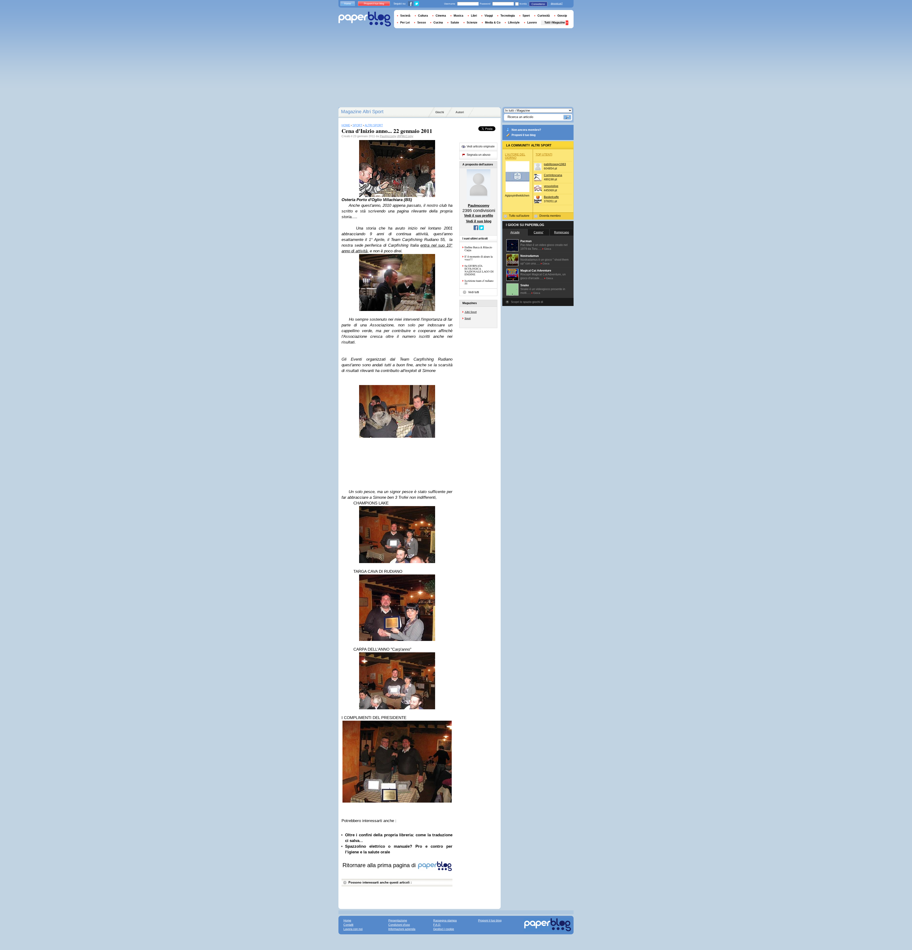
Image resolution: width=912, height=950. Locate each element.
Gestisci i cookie (443, 929)
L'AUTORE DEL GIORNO (515, 156)
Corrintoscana (553, 175)
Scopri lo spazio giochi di (527, 302)
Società (405, 15)
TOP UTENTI (544, 154)
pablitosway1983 (555, 164)
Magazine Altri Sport (362, 111)
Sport (468, 318)
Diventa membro (550, 215)
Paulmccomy (388, 136)
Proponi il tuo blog (524, 135)
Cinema (441, 15)
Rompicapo (561, 232)
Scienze (472, 22)
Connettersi (538, 4)
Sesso (421, 22)
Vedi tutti (473, 292)
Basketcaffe (551, 197)
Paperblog (364, 19)
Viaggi (488, 15)
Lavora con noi (353, 929)
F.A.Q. (437, 924)
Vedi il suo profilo (478, 215)
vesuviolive (551, 186)
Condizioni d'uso (399, 924)
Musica (458, 15)
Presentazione (397, 920)
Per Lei (405, 22)
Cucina (438, 22)
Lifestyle (514, 22)
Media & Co (492, 22)
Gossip (562, 15)
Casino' (538, 232)
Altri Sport (471, 312)
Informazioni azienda (401, 929)
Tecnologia (507, 15)
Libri (474, 15)
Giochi (439, 112)
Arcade (515, 232)
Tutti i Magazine (554, 22)
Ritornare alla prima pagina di (379, 865)
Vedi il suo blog (478, 221)
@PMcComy (405, 136)
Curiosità (543, 15)
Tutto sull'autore (519, 215)
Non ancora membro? (526, 130)
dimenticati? (557, 3)
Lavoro (532, 22)
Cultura (423, 15)
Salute (455, 22)
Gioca (547, 248)
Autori (460, 112)
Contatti (348, 924)
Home (347, 3)
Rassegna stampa (445, 920)
